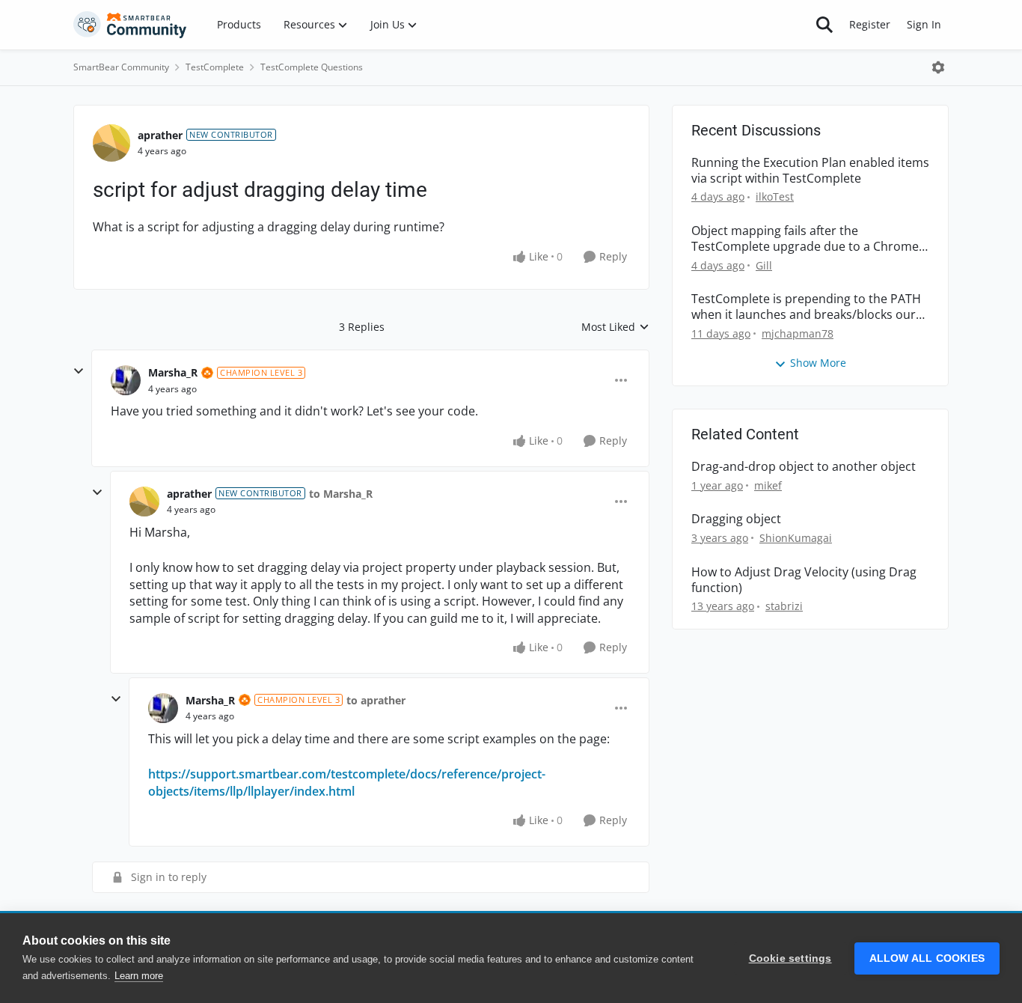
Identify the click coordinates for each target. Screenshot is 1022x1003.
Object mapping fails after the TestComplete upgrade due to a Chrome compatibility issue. (805, 238)
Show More (818, 363)
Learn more (138, 975)
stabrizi (784, 606)
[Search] (824, 25)
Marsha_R (173, 372)
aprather (160, 135)
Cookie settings (790, 958)
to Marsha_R (341, 494)
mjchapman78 (797, 333)
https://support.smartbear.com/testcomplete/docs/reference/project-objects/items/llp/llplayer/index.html (346, 782)
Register (869, 24)
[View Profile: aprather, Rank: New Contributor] (111, 143)
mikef (768, 485)
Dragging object (736, 519)
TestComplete (215, 67)
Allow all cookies (927, 958)
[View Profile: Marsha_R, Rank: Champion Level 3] (126, 380)
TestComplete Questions (311, 67)
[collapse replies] (79, 371)
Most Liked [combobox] (615, 327)
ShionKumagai (795, 538)
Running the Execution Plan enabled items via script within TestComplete (810, 170)
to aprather (376, 700)
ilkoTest (775, 196)
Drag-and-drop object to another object (803, 467)
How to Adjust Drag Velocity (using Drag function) (804, 580)
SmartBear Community (121, 67)
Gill (764, 265)
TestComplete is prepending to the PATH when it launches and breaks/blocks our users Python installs (806, 307)
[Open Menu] (938, 67)
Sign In (924, 24)
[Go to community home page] (130, 24)
